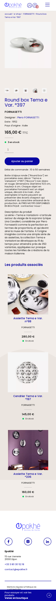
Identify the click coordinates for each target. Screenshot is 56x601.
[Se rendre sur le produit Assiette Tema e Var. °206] (28, 466)
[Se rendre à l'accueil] (13, 5)
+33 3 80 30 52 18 (14, 564)
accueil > (9, 14)
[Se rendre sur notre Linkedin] (47, 541)
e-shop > (18, 14)
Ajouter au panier (22, 161)
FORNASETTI (13, 112)
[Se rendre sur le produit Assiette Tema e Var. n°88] (28, 311)
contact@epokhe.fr (16, 569)
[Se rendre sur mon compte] (30, 5)
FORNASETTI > (29, 14)
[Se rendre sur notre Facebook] (8, 541)
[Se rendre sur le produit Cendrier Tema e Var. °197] (28, 388)
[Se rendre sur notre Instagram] (28, 541)
